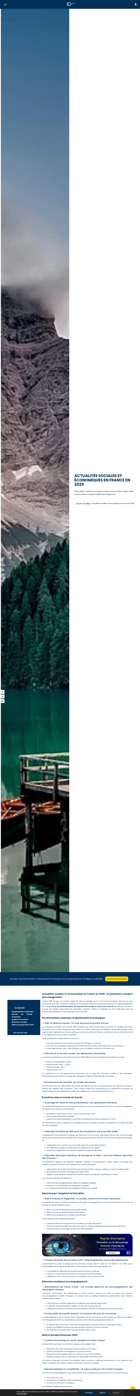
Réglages (116, 1393)
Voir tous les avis (20, 1033)
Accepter (89, 1393)
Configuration (22, 1394)
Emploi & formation (20, 1019)
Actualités (105, 499)
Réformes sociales (19, 1022)
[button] (2, 705)
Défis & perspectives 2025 (23, 1025)
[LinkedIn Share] (2, 701)
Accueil (78, 503)
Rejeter (102, 1393)
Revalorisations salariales (22, 1012)
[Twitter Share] (2, 696)
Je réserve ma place (117, 979)
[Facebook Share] (2, 692)
